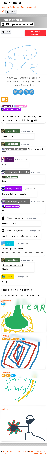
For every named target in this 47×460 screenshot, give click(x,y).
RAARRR (5, 336)
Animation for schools (37, 452)
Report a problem (39, 454)
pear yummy (6, 300)
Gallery (5, 7)
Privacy (25, 452)
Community (32, 7)
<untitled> (6, 372)
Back (7, 32)
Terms (19, 452)
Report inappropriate (35, 33)
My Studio (21, 7)
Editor (13, 7)
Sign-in (12, 12)
